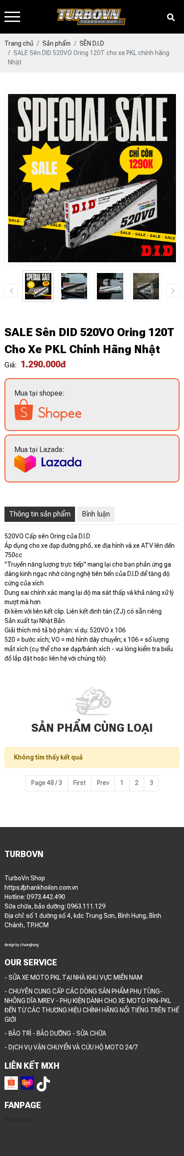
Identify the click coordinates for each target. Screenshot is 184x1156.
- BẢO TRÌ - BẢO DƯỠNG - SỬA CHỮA (55, 1033)
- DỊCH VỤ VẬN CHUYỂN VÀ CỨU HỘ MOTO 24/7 (71, 1047)
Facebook (18, 1119)
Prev (103, 782)
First (79, 782)
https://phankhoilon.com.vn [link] (41, 887)
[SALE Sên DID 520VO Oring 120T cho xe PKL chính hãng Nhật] (38, 286)
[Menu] (12, 17)
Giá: (10, 365)
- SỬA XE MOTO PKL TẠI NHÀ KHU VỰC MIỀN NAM (73, 977)
